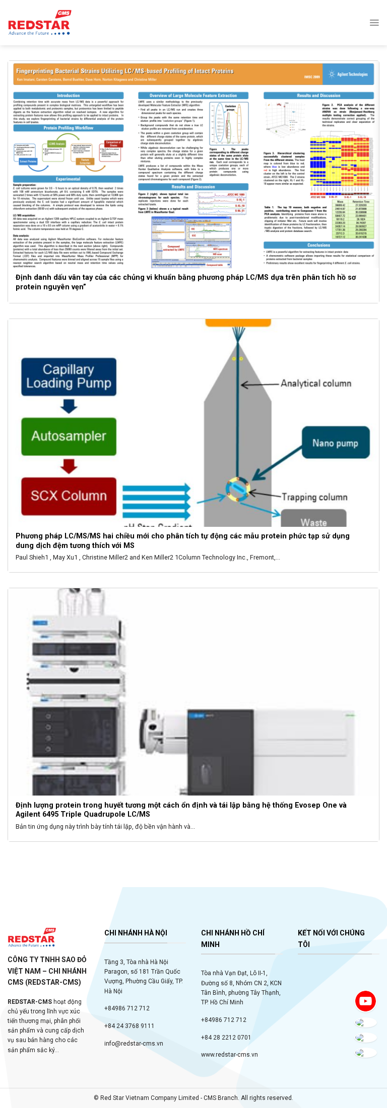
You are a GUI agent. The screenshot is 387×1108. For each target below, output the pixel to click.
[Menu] (374, 22)
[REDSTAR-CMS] (40, 23)
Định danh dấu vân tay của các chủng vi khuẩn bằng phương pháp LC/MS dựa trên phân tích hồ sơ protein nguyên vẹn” (187, 282)
